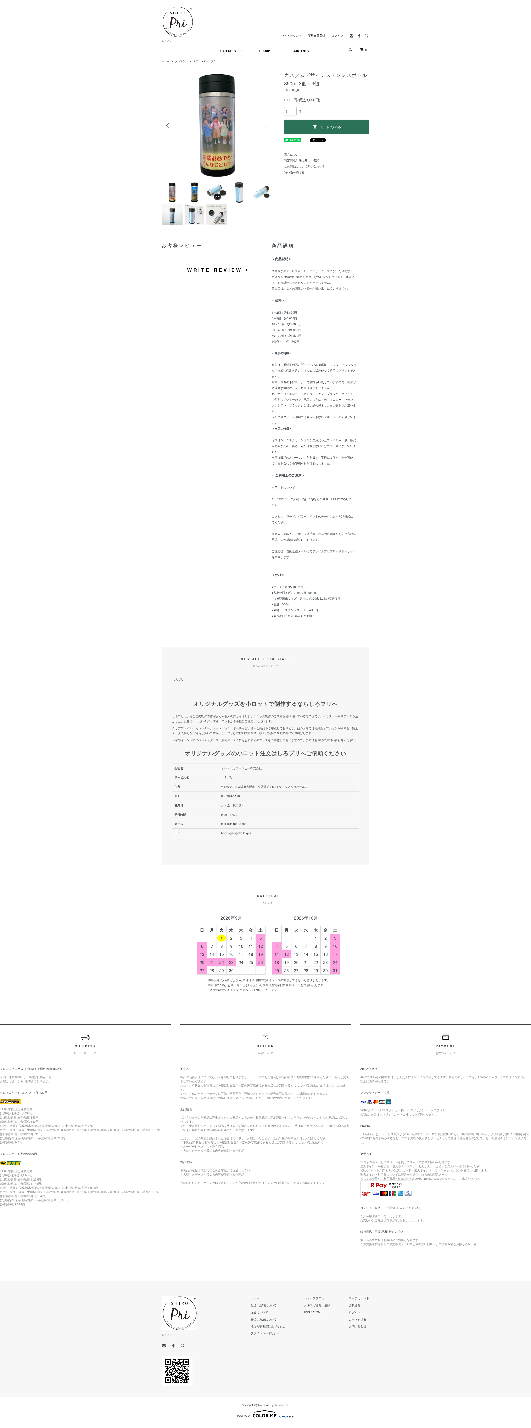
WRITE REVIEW (214, 269)
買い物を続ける (294, 172)
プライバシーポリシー (265, 1333)
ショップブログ (314, 1298)
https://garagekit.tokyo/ (236, 833)
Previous (168, 125)
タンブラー (181, 61)
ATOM (316, 1312)
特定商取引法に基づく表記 (301, 160)
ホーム (165, 61)
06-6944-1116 (230, 796)
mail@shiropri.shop (233, 824)
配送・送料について (264, 1305)
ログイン (337, 35)
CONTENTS (301, 51)
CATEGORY (228, 51)
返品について (293, 154)
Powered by (244, 1415)
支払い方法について (264, 1319)
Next (265, 125)
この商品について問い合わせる (304, 166)
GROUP (264, 51)
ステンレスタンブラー (205, 61)
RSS (307, 1312)
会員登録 (354, 1305)
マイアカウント (291, 35)
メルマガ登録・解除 (317, 1305)
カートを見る (357, 1319)
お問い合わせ (357, 1326)
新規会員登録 (316, 35)
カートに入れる (331, 127)
